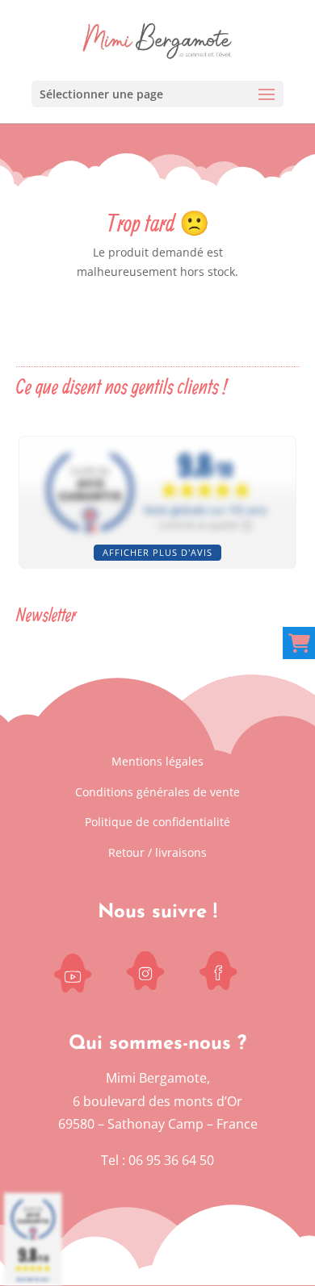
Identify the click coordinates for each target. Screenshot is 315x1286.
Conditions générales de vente (157, 792)
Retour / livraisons (157, 852)
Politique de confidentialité (157, 821)
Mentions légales (157, 761)
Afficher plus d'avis (157, 552)
